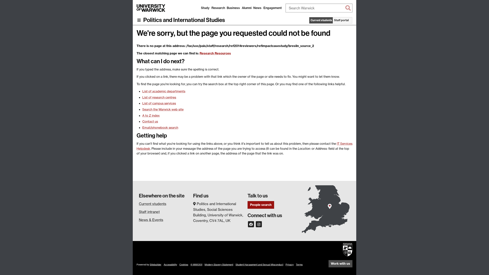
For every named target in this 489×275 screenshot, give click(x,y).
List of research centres (159, 97)
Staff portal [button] (341, 20)
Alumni (247, 8)
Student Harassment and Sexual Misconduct (259, 264)
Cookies (183, 264)
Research (218, 8)
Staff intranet (149, 212)
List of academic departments (163, 91)
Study (205, 8)
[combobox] (319, 8)
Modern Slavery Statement (219, 264)
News (257, 8)
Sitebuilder (155, 264)
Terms (299, 264)
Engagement (272, 8)
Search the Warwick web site (163, 109)
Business (233, 8)
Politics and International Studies (184, 20)
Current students (152, 204)
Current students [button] (321, 20)
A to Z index (151, 115)
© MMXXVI (196, 264)
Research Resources (215, 53)
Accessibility (170, 264)
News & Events (151, 220)
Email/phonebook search (160, 127)
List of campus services (159, 103)
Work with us (340, 263)
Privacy (290, 264)
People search (261, 205)
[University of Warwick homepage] (151, 8)
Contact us (150, 121)
